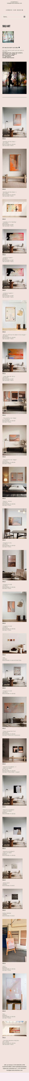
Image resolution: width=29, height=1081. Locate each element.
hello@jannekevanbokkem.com (14, 3)
